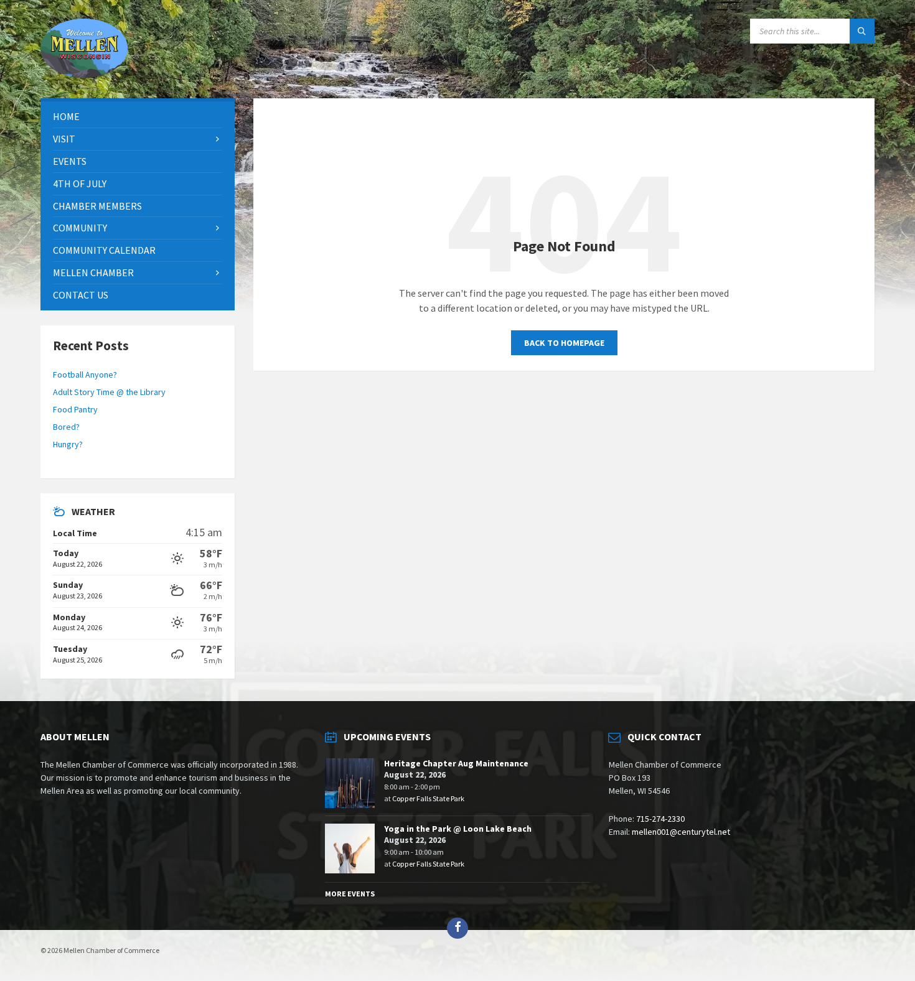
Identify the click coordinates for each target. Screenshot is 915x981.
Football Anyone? (85, 374)
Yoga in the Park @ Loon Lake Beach (458, 828)
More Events (350, 893)
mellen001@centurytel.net (681, 831)
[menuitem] (137, 117)
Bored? (66, 426)
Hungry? (68, 444)
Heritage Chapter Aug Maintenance (456, 763)
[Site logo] (84, 74)
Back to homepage (564, 342)
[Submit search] (862, 31)
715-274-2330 (660, 818)
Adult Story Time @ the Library (109, 392)
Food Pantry (75, 409)
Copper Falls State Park (428, 798)
